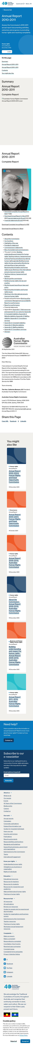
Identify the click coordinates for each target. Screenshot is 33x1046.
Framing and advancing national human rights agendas (17, 259)
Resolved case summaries (12, 946)
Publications (8, 836)
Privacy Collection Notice (12, 954)
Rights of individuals (10, 871)
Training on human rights (12, 894)
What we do (7, 796)
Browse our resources (11, 907)
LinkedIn (23, 421)
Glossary (7, 331)
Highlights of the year (11, 243)
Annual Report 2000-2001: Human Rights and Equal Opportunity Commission (15, 520)
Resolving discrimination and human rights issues (16, 290)
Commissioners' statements (13, 247)
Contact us (8, 740)
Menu (28, 4)
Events (6, 801)
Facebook (13, 421)
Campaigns (7, 821)
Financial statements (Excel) (16, 218)
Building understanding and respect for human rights (16, 254)
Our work (7, 815)
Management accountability (22, 300)
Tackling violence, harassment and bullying (15, 275)
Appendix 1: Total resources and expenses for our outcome (17, 310)
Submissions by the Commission (14, 852)
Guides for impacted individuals (14, 829)
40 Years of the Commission (13, 803)
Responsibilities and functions (13, 842)
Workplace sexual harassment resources (13, 927)
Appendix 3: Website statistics (15, 315)
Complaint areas (9, 949)
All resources (8, 901)
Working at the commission (13, 278)
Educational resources (11, 879)
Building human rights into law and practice (16, 262)
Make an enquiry (9, 936)
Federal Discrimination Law (12, 826)
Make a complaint (9, 939)
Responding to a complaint (12, 941)
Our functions (8, 241)
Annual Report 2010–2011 (10, 64)
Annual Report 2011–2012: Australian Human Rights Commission (15, 701)
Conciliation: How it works (12, 944)
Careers (6, 808)
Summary (5, 61)
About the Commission (11, 238)
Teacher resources (10, 921)
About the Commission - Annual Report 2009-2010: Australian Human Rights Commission (15, 606)
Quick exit (19, 4)
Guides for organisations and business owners (16, 915)
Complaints (7, 933)
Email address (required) (12, 772)
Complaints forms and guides (13, 952)
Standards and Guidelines (12, 844)
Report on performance (12, 303)
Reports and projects (10, 839)
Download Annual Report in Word (15, 216)
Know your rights (9, 861)
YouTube (9, 968)
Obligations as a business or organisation (13, 868)
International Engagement (12, 857)
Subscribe (8, 780)
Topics (6, 854)
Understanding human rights (13, 864)
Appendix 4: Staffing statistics (14, 327)
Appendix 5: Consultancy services (15, 319)
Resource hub (8, 10)
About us (7, 793)
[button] (7, 51)
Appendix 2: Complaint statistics (17, 313)
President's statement (11, 245)
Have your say (8, 831)
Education (7, 876)
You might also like (8, 73)
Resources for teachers (11, 881)
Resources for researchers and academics (14, 888)
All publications (9, 904)
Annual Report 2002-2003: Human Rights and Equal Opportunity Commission (15, 476)
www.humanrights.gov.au (23, 409)
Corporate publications (11, 824)
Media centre (8, 806)
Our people (7, 798)
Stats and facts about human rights (15, 891)
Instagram (10, 972)
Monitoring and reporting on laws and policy (16, 264)
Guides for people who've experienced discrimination (16, 910)
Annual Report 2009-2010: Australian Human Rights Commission (15, 562)
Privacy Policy (23, 1035)
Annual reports (8, 818)
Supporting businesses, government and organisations (15, 848)
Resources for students (11, 884)
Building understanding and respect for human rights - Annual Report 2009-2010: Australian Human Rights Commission (15, 656)
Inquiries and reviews (11, 834)
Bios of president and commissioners (16, 250)
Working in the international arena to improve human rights (17, 270)
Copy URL (5, 421)
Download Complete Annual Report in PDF (16, 212)
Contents (5, 70)
